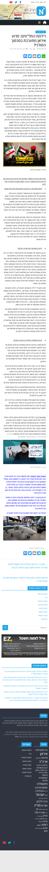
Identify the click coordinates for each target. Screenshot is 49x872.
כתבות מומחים (43, 605)
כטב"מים (41, 798)
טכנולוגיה (39, 790)
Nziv (30, 49)
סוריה (37, 805)
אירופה (44, 757)
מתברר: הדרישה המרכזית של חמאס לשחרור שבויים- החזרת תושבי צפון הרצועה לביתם (28, 566)
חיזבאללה (42, 784)
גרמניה (38, 765)
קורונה (45, 821)
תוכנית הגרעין (39, 828)
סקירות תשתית (43, 615)
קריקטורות (44, 619)
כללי (46, 597)
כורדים (46, 798)
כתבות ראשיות (41, 32)
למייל (16, 737)
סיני (46, 813)
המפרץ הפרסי (43, 772)
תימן (46, 830)
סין (37, 809)
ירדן (46, 795)
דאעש (46, 768)
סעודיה (42, 812)
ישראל (40, 794)
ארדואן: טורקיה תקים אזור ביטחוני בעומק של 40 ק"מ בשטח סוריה (25, 579)
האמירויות (40, 767)
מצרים (14, 49)
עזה (36, 812)
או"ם (46, 750)
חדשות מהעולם (43, 594)
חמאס (45, 787)
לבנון (39, 801)
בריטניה (44, 765)
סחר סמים (45, 809)
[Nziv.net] (45, 22)
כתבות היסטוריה (42, 601)
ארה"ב (43, 761)
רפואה (39, 825)
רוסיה (44, 825)
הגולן (46, 770)
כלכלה (45, 801)
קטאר (40, 821)
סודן (11, 49)
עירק (45, 815)
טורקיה (38, 787)
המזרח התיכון (39, 770)
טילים (46, 791)
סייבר (40, 809)
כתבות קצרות (43, 608)
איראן (24, 49)
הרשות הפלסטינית (43, 776)
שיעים (45, 828)
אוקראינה (39, 749)
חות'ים (45, 780)
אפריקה (19, 49)
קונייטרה (37, 819)
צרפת (42, 818)
